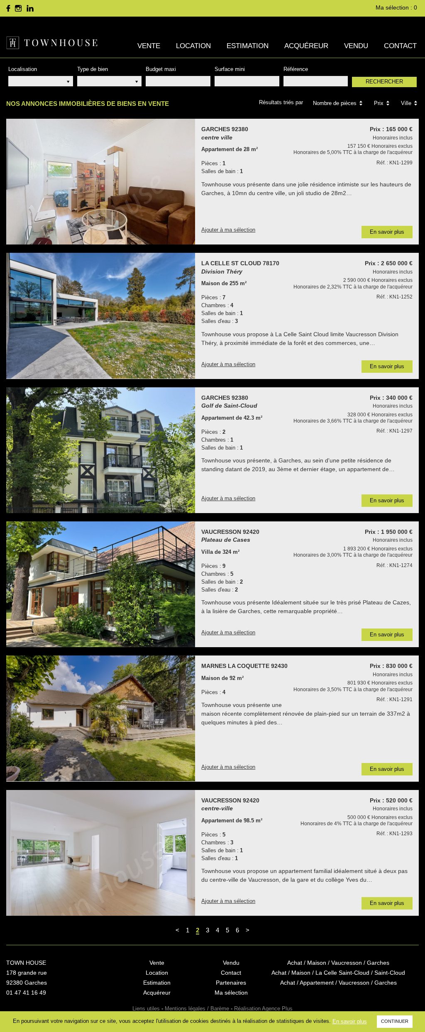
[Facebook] (8, 8)
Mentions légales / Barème (197, 1008)
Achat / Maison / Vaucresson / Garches (338, 962)
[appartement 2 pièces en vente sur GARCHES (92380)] (100, 450)
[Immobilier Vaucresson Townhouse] (52, 42)
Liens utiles (146, 1008)
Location (193, 46)
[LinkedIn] (30, 8)
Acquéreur (306, 46)
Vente (148, 46)
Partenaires (231, 982)
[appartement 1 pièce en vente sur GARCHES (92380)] (100, 182)
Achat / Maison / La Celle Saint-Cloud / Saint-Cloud (338, 972)
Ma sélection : (396, 7)
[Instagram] (18, 8)
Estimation (248, 46)
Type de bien (92, 69)
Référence (295, 69)
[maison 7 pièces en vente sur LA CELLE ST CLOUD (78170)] (100, 316)
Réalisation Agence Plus (263, 1008)
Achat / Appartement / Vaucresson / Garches (338, 982)
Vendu (356, 46)
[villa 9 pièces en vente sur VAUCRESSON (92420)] (100, 584)
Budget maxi (161, 69)
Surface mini (230, 69)
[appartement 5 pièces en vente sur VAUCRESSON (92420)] (100, 853)
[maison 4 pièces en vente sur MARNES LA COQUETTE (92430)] (100, 718)
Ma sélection (231, 992)
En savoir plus (349, 1021)
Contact (400, 46)
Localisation (22, 69)
